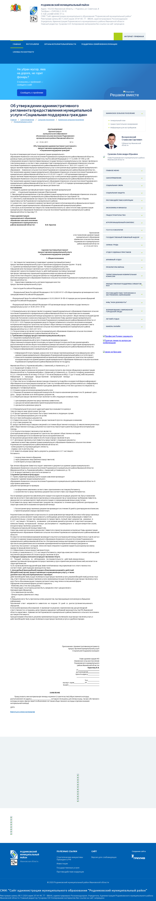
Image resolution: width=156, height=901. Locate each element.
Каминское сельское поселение (71, 120)
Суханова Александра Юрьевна (123, 154)
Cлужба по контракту (23, 52)
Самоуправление (27, 120)
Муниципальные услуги (23, 122)
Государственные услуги (68, 868)
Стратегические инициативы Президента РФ (70, 858)
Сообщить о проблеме (31, 92)
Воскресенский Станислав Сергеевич (132, 138)
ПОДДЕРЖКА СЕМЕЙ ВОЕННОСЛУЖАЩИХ (99, 44)
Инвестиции (62, 863)
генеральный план (117, 120)
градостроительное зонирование (124, 124)
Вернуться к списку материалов (22, 712)
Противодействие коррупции (70, 872)
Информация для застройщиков (123, 128)
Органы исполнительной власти (60, 44)
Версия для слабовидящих (104, 857)
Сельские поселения (46, 120)
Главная (17, 44)
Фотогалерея (32, 44)
